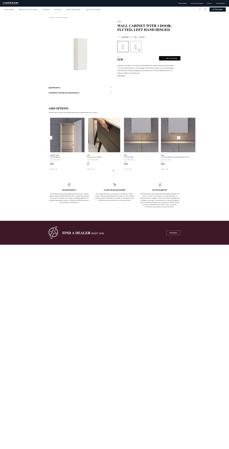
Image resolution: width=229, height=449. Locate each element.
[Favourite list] (205, 9)
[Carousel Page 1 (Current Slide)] (113, 170)
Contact (209, 3)
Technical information (197, 3)
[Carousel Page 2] (115, 170)
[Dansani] (10, 3)
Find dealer (173, 233)
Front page (51, 17)
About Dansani (182, 3)
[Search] (200, 9)
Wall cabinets (64, 17)
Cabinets (58, 17)
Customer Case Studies (93, 9)
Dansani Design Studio (73, 9)
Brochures (57, 9)
